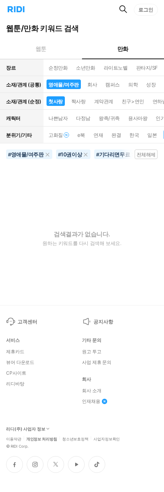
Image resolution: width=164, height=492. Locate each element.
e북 (81, 135)
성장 (151, 84)
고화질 (55, 135)
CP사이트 (16, 373)
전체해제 (146, 154)
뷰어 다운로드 (20, 362)
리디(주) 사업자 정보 (25, 429)
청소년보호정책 (75, 438)
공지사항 (103, 321)
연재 (98, 135)
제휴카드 (15, 351)
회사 (92, 84)
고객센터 (27, 321)
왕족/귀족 (109, 118)
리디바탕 (15, 383)
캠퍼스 (112, 84)
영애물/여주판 (63, 84)
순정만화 (58, 68)
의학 (133, 84)
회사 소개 (91, 390)
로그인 (145, 9)
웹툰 (41, 48)
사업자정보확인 (106, 438)
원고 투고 (91, 351)
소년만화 (85, 68)
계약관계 (103, 101)
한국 (134, 135)
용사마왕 (137, 118)
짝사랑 (78, 101)
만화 (123, 48)
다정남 (83, 118)
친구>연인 (133, 101)
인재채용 (91, 401)
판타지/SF (147, 68)
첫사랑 (55, 101)
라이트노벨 (116, 68)
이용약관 (13, 438)
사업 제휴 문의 (96, 362)
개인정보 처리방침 (41, 438)
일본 (152, 135)
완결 (116, 135)
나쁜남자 (58, 118)
